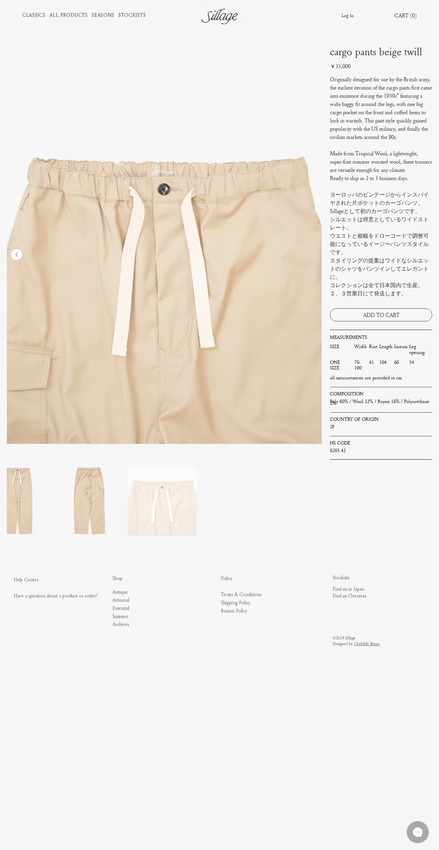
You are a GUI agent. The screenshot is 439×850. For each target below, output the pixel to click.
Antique (120, 592)
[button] (35, 15)
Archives (120, 624)
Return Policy (234, 611)
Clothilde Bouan (367, 643)
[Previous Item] (16, 254)
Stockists (341, 578)
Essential (120, 608)
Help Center (26, 580)
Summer (120, 616)
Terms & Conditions (241, 595)
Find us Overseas (349, 596)
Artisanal (120, 600)
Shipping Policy (235, 603)
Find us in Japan (348, 589)
